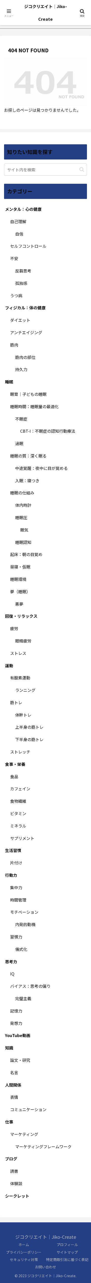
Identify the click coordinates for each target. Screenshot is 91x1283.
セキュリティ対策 (24, 1259)
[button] (81, 169)
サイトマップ (67, 1252)
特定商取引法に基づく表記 (67, 1259)
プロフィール (67, 1244)
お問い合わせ (45, 1266)
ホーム (23, 1244)
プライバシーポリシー (23, 1252)
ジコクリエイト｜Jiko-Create (45, 12)
